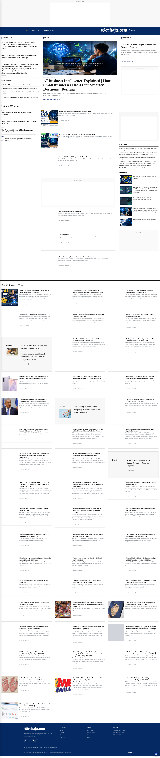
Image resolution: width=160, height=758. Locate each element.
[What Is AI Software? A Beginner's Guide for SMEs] (49, 163)
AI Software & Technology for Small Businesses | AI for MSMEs (20, 97)
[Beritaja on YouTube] (33, 740)
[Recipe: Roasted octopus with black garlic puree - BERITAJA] (10, 586)
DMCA (88, 737)
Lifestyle (45, 747)
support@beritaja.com (118, 732)
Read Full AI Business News (52, 99)
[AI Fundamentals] (49, 240)
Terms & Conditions (91, 732)
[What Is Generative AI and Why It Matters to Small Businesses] (49, 141)
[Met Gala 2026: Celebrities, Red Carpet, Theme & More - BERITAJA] (10, 515)
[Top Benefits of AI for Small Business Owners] (10, 321)
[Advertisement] (80, 14)
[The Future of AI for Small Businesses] (49, 218)
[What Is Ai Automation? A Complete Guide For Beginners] (126, 179)
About (61, 730)
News (33, 30)
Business (30, 747)
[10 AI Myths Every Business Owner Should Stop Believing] (49, 263)
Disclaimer (89, 735)
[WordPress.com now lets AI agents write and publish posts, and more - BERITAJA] (63, 540)
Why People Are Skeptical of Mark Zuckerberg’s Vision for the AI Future (21, 93)
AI (53, 30)
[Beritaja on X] (25, 740)
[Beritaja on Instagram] (29, 740)
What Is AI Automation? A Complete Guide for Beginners (18, 85)
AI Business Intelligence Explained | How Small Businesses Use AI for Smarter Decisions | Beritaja (77, 85)
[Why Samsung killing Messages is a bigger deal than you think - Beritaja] (116, 514)
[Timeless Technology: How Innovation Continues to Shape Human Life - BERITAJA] (10, 540)
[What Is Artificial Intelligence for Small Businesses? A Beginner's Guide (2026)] (63, 321)
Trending (46, 30)
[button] (48, 58)
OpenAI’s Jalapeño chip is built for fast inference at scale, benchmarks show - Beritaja (19, 56)
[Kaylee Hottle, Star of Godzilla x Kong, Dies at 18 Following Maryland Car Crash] (116, 406)
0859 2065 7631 (117, 735)
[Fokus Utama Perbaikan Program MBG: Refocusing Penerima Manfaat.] (116, 489)
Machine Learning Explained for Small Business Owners (138, 46)
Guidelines (62, 737)
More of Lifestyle (78, 416)
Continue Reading (127, 61)
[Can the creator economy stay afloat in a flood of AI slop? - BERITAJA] (63, 564)
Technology (35, 747)
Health (41, 747)
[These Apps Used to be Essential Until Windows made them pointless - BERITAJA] (10, 710)
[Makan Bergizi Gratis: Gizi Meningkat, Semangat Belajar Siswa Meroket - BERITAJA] (10, 632)
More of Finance (24, 363)
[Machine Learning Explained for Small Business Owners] (49, 118)
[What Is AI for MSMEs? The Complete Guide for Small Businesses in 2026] (116, 321)
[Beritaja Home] (114, 30)
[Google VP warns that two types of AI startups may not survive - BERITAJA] (10, 609)
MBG (39, 30)
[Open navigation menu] (27, 30)
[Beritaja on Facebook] (36, 740)
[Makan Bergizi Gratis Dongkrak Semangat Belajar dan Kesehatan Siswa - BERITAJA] (63, 632)
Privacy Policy (90, 730)
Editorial (62, 735)
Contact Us (62, 732)
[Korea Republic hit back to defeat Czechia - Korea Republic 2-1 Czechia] (116, 435)
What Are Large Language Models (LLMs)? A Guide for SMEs (20, 88)
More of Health (131, 470)
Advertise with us (53, 747)
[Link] (12, 352)
